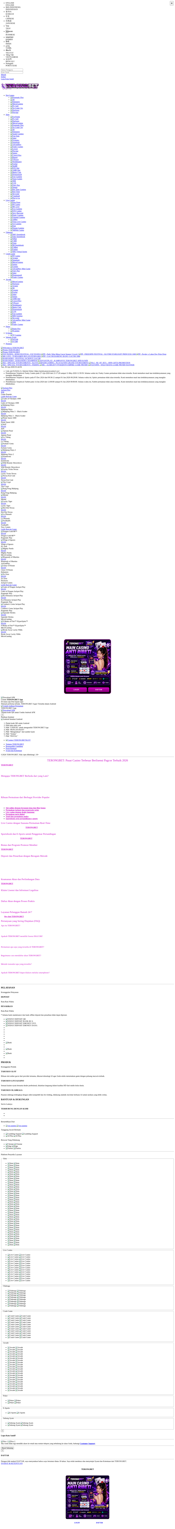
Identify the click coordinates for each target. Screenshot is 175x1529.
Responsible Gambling (14, 746)
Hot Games (10, 95)
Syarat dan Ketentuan (14, 751)
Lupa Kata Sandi (7, 79)
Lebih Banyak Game (9, 396)
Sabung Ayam (11, 337)
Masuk (3, 75)
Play (8, 390)
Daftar (3, 77)
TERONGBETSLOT (22, 740)
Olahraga (9, 232)
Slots (7, 115)
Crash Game (10, 254)
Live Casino (10, 200)
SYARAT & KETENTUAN (12, 1463)
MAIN (3, 401)
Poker (8, 327)
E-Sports (9, 333)
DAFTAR (98, 690)
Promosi (9, 344)
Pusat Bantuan (11, 748)
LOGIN (76, 690)
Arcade (8, 279)
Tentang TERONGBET (15, 744)
